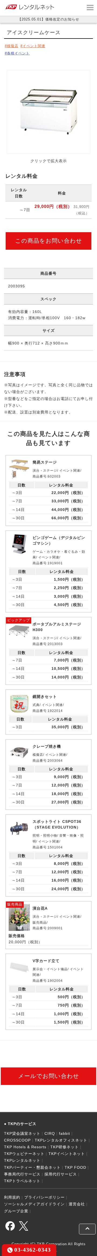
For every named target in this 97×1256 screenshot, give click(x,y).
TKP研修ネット (64, 1147)
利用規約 (12, 1197)
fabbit (64, 1133)
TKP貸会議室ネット (22, 1133)
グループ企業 (16, 1211)
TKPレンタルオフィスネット (61, 1140)
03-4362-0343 (32, 1250)
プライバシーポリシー (44, 1197)
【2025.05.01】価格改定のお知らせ (48, 19)
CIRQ (49, 1133)
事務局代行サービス (22, 1174)
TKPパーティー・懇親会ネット (32, 1167)
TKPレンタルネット (22, 1160)
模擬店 (12, 46)
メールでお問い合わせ (48, 1076)
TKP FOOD (75, 1167)
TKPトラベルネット (22, 1181)
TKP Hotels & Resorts (25, 1147)
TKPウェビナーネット (24, 1153)
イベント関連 (34, 46)
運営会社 (77, 1204)
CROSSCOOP (17, 1140)
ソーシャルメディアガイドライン (34, 1204)
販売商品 (14, 904)
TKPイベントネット (66, 1153)
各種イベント (18, 53)
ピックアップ (18, 620)
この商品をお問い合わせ (48, 241)
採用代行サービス (60, 1174)
